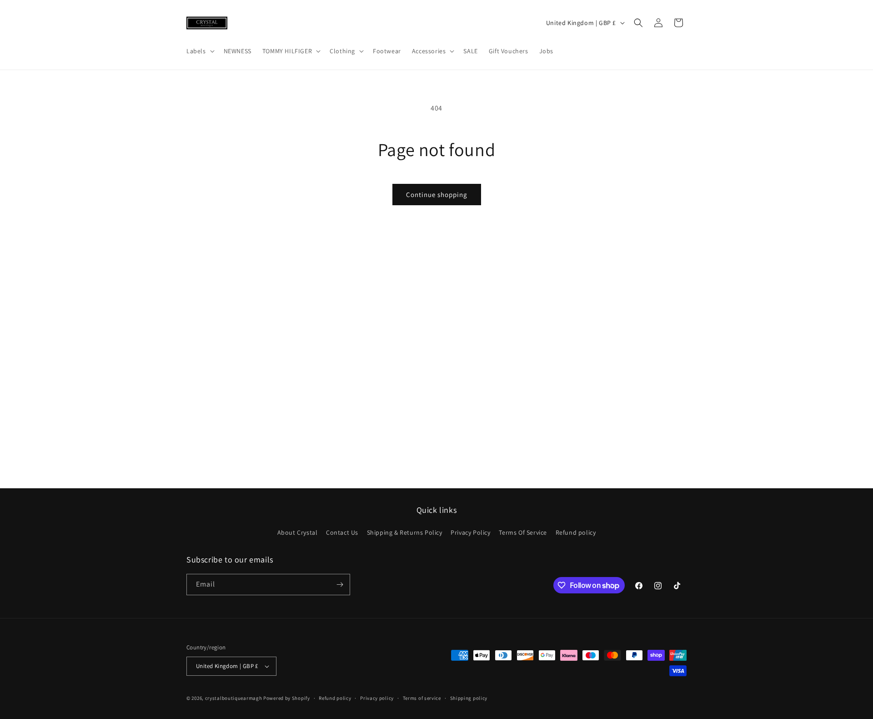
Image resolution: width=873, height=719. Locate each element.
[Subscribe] (340, 584)
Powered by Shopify (286, 698)
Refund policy (576, 532)
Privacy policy (377, 698)
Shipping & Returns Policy (404, 532)
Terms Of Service (523, 532)
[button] (199, 51)
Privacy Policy (470, 532)
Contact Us (342, 532)
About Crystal (297, 532)
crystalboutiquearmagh (233, 698)
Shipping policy (469, 698)
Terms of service (422, 698)
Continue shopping (436, 194)
